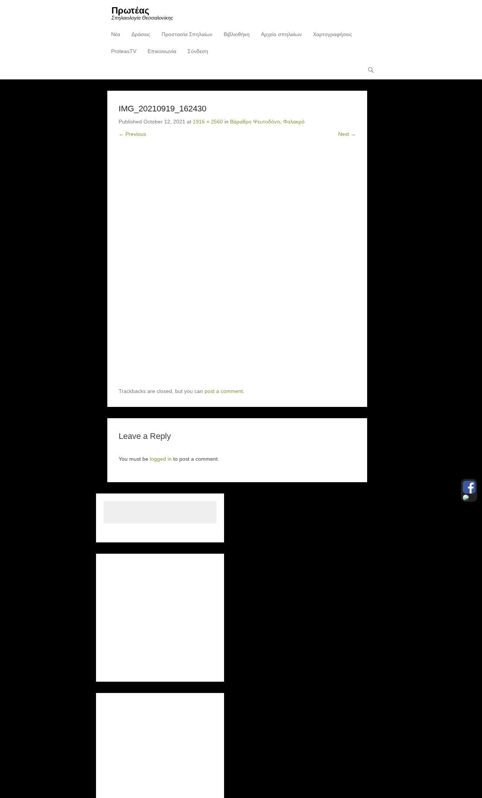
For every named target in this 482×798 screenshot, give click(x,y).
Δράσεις (140, 34)
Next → (347, 134)
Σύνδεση (198, 51)
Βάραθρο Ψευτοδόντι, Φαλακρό (267, 122)
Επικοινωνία (162, 51)
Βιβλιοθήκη (237, 34)
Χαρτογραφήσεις (332, 34)
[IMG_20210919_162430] (237, 268)
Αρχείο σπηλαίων (281, 34)
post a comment (223, 391)
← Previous (132, 134)
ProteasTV (123, 51)
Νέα (115, 34)
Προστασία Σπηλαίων (187, 34)
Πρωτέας (130, 10)
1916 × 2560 (208, 122)
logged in (161, 459)
